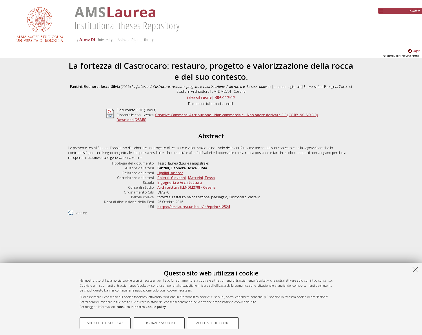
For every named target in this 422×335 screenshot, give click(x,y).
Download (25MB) (131, 119)
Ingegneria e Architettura (179, 182)
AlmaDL (415, 11)
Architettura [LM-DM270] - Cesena (186, 187)
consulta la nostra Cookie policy (141, 307)
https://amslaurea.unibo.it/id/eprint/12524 (193, 206)
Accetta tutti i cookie (213, 323)
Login (416, 51)
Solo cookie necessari (105, 323)
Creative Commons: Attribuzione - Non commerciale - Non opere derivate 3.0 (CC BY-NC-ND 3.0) (236, 114)
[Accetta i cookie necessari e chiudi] (415, 269)
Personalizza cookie (159, 323)
